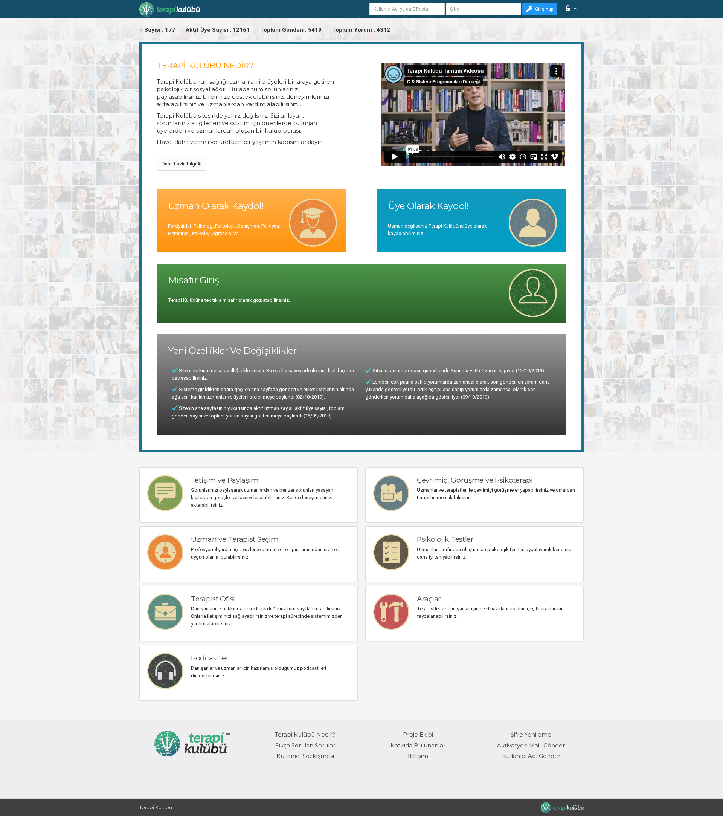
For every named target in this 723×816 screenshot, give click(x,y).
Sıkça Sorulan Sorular (305, 745)
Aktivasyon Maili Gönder (531, 745)
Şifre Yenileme (531, 734)
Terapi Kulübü (155, 807)
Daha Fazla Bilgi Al (181, 164)
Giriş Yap (544, 9)
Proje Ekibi (418, 734)
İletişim (418, 756)
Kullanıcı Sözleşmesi (305, 756)
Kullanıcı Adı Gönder (531, 756)
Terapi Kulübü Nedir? (305, 734)
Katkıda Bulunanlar (417, 745)
